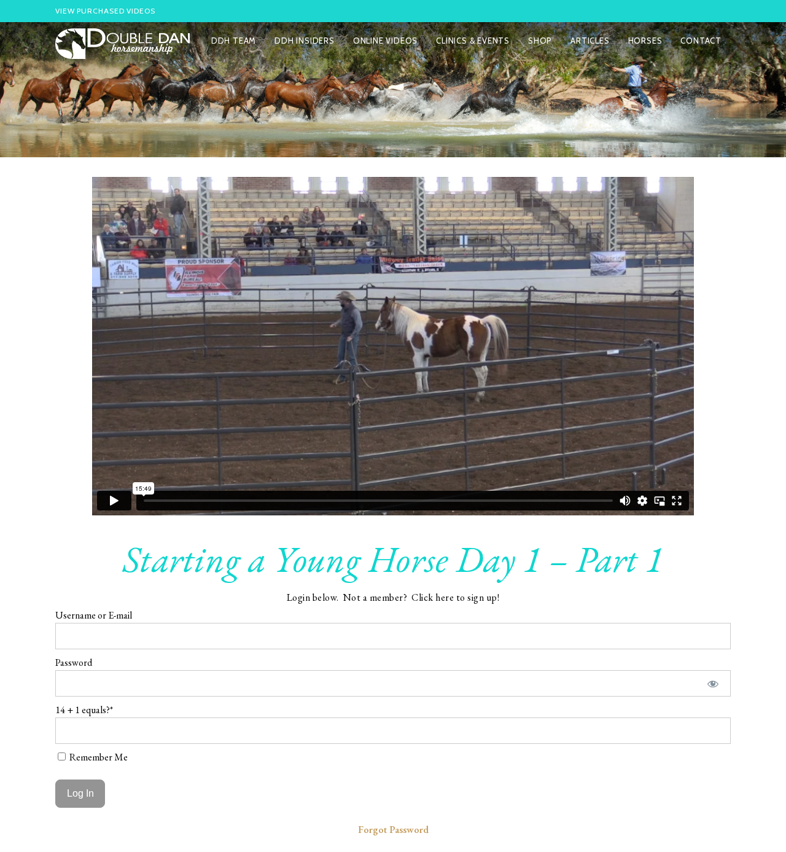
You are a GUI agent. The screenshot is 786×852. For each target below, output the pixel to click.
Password (73, 662)
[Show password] (713, 683)
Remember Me (98, 757)
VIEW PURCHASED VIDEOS (105, 10)
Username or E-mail (93, 615)
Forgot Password (393, 829)
